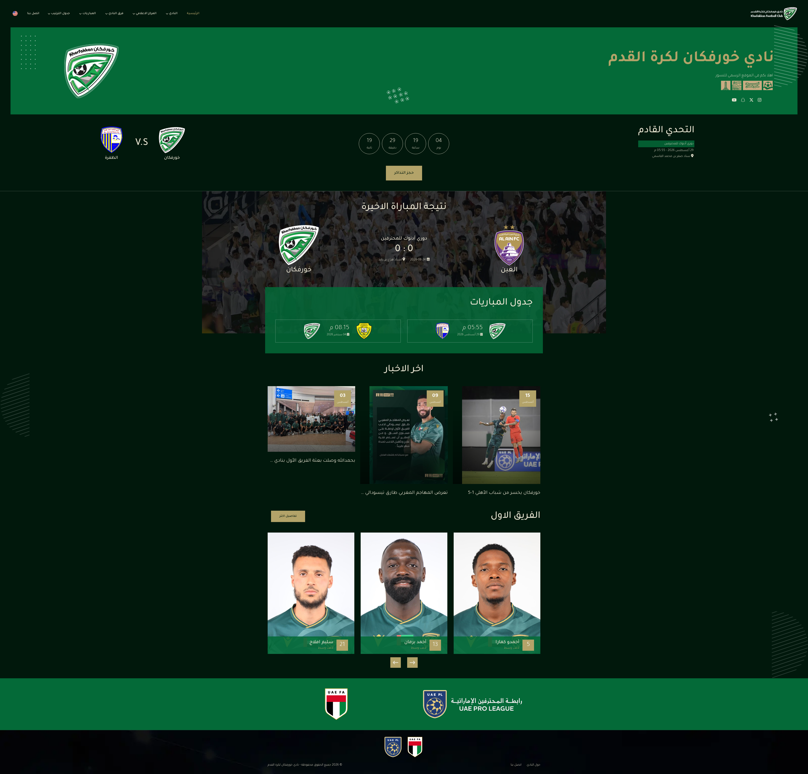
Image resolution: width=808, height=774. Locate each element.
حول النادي (533, 765)
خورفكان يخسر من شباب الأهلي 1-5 (504, 493)
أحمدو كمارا (507, 642)
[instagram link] (760, 101)
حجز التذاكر (404, 173)
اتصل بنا (33, 13)
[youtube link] (734, 101)
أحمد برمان (415, 642)
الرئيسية (193, 13)
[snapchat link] (743, 101)
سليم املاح (321, 642)
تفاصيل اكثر (288, 516)
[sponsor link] (472, 704)
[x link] (751, 101)
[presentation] (412, 662)
